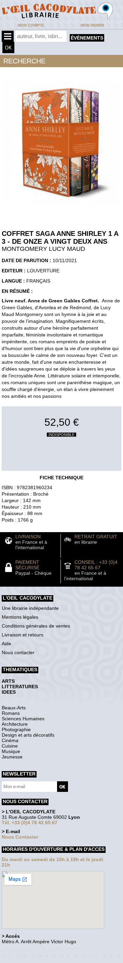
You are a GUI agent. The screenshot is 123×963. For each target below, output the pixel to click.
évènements (87, 38)
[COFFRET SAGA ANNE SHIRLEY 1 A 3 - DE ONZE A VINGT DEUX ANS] (61, 206)
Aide (6, 643)
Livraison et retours (22, 634)
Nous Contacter (20, 837)
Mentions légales (20, 617)
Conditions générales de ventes (36, 626)
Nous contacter (18, 652)
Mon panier (92, 25)
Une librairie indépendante (30, 608)
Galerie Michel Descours (32, 959)
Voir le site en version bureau (38, 950)
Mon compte (31, 25)
